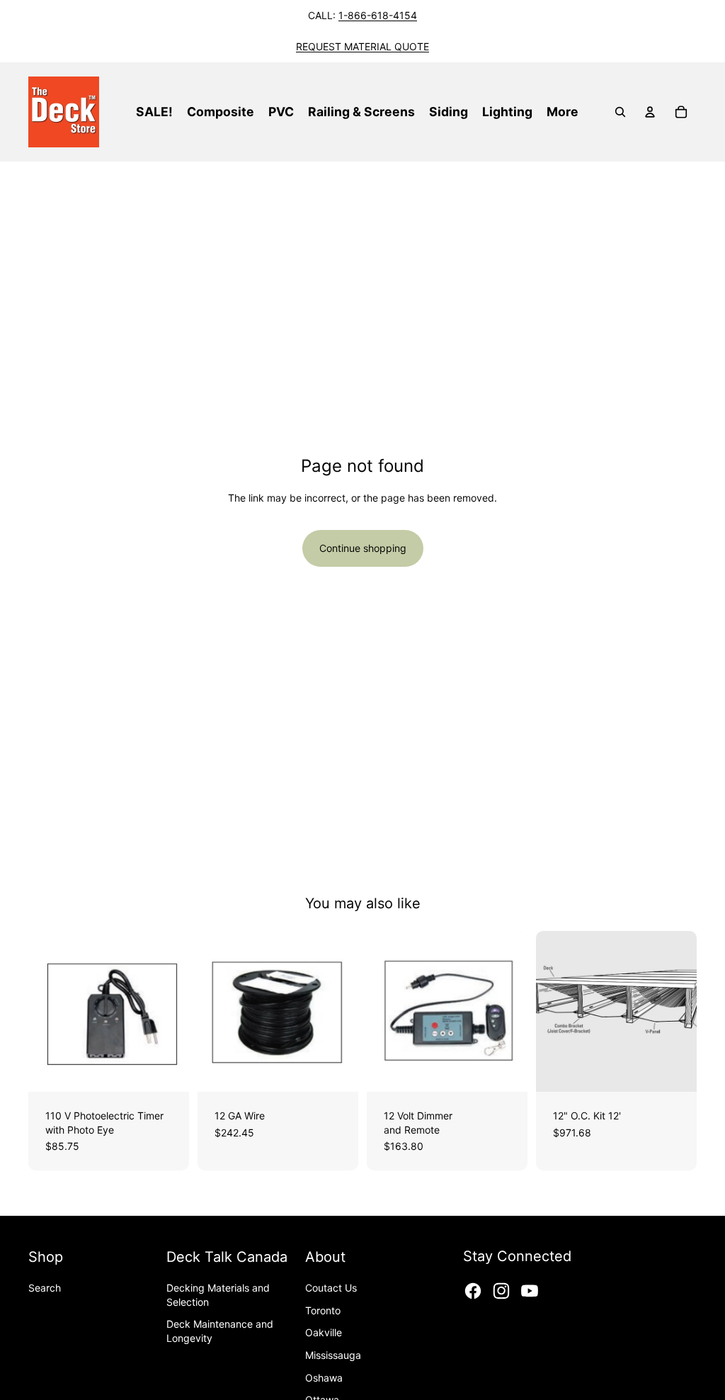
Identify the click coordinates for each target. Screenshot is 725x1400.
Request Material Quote (362, 46)
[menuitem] (562, 112)
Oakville (323, 1332)
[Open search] (620, 112)
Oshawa (324, 1378)
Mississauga (333, 1355)
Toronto (323, 1310)
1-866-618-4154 (377, 15)
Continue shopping (362, 548)
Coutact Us (331, 1288)
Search (44, 1288)
